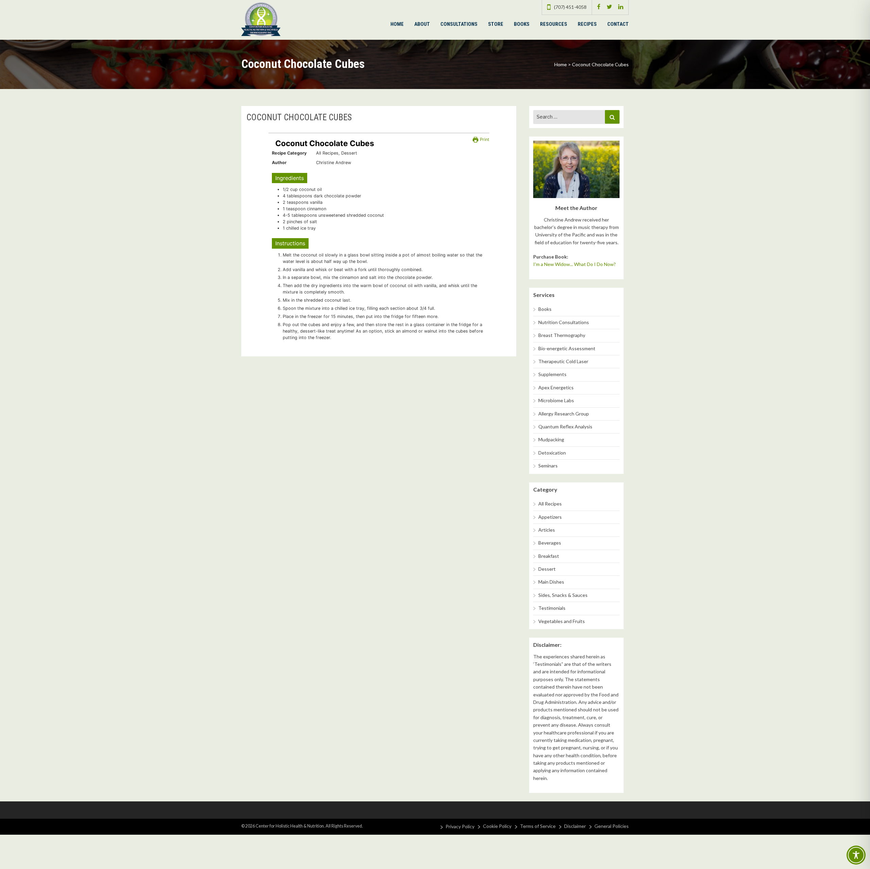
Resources (553, 24)
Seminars (548, 465)
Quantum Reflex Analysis (565, 426)
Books (521, 24)
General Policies (611, 826)
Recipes (587, 24)
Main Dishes (551, 582)
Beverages (549, 543)
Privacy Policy (460, 826)
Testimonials (552, 608)
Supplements (552, 374)
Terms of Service (538, 826)
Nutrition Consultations (563, 322)
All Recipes (550, 504)
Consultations (458, 24)
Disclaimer (575, 826)
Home (397, 24)
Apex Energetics (556, 387)
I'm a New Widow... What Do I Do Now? (574, 264)
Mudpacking (551, 439)
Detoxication (552, 453)
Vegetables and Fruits (561, 621)
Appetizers (550, 517)
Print (483, 139)
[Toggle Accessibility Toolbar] (856, 855)
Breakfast (548, 556)
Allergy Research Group (563, 413)
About (422, 24)
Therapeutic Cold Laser (563, 361)
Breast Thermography (561, 335)
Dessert (547, 569)
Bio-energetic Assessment (566, 348)
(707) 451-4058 (570, 7)
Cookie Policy (497, 826)
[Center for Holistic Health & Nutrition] (260, 18)
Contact (618, 24)
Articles (546, 530)
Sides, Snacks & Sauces (563, 595)
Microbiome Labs (556, 400)
